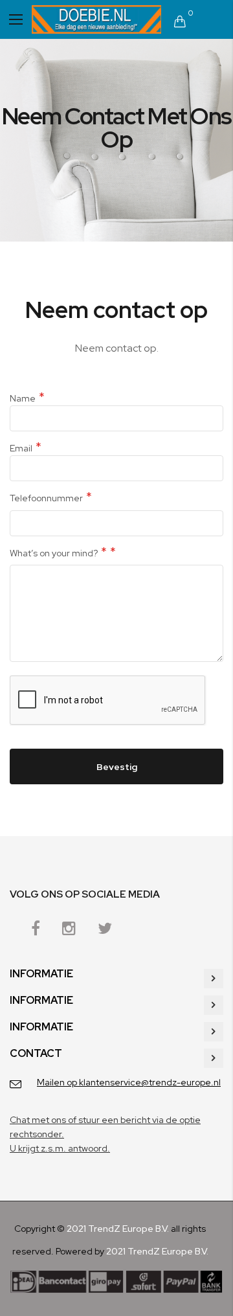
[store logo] (96, 19)
